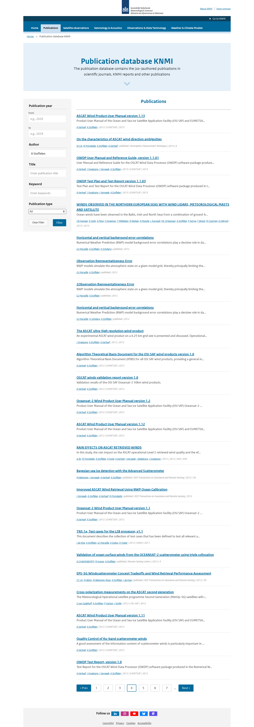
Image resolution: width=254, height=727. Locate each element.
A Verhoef (81, 127)
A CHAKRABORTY (85, 561)
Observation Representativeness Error (104, 261)
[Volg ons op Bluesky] (143, 714)
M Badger (134, 221)
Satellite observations (76, 28)
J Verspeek (104, 169)
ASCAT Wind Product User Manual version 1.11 (111, 615)
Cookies (130, 723)
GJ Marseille (82, 249)
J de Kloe (81, 542)
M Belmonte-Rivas (102, 580)
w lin (79, 458)
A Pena (100, 221)
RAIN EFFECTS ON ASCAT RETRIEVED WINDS (109, 447)
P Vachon (108, 603)
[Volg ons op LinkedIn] (115, 714)
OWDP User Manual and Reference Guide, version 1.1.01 (118, 158)
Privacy (120, 723)
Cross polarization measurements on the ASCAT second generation (125, 592)
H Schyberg (106, 249)
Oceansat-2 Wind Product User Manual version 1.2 (113, 401)
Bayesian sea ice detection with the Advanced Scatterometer (120, 471)
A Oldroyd (223, 221)
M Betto (88, 580)
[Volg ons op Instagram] (124, 714)
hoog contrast (224, 8)
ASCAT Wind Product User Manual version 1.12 (111, 424)
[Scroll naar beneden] (127, 84)
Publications (50, 28)
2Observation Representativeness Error (105, 284)
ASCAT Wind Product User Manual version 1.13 (111, 116)
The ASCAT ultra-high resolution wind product (110, 331)
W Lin (79, 146)
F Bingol (201, 221)
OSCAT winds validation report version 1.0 (107, 377)
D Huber (123, 542)
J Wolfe (117, 603)
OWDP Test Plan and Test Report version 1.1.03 (111, 181)
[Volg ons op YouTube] (134, 714)
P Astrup (192, 221)
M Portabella (89, 146)
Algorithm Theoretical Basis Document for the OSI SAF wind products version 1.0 (135, 354)
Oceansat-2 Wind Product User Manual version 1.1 (113, 508)
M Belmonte (82, 477)
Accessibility (144, 723)
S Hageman (110, 221)
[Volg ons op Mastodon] (153, 714)
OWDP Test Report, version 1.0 (99, 662)
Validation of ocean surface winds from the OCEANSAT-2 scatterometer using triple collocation (145, 555)
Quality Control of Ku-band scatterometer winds (112, 639)
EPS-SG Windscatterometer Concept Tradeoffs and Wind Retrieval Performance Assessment (144, 573)
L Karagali (155, 221)
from (31, 113)
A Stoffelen (92, 127)
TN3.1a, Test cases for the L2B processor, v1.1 (110, 531)
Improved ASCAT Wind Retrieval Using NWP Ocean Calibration (122, 489)
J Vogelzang (92, 169)
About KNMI (206, 8)
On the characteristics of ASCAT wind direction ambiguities (119, 139)
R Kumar (99, 561)
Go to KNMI (219, 18)
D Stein (92, 221)
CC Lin (80, 580)
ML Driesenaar (168, 221)
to (30, 127)
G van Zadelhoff (84, 603)
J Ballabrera (142, 458)
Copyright (108, 723)
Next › (186, 688)
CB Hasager (82, 221)
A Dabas (114, 542)
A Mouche (144, 221)
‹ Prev (84, 688)
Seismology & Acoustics (108, 28)
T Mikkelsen (122, 221)
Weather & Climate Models (187, 28)
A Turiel (110, 458)
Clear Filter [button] (38, 222)
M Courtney (211, 221)
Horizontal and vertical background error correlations (115, 238)
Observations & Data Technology (146, 28)
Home (34, 28)
